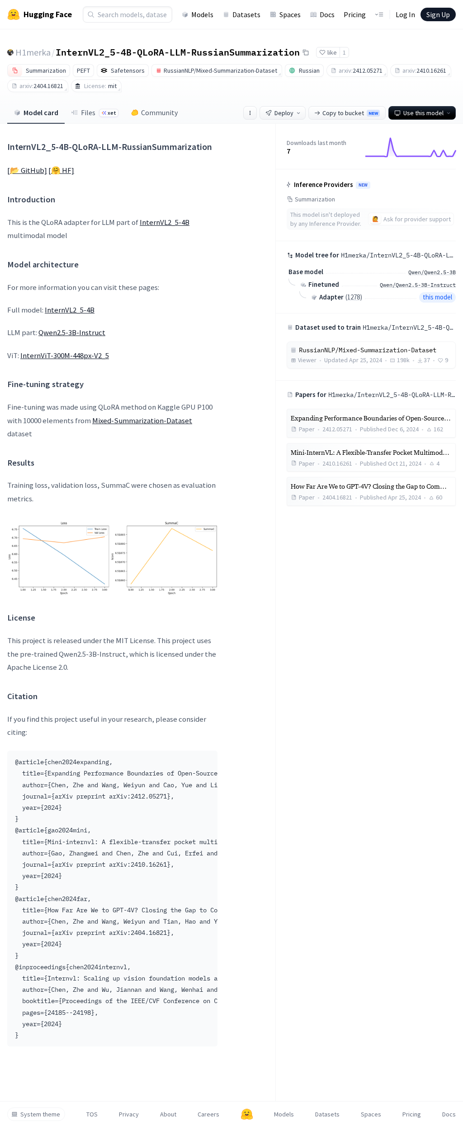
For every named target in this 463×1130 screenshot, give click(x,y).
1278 (353, 297)
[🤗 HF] (61, 170)
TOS (92, 1114)
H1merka (33, 52)
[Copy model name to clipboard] (305, 52)
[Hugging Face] (247, 1114)
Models (202, 14)
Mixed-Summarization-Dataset (142, 420)
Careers (208, 1114)
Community (159, 112)
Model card (41, 112)
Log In (405, 14)
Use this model (423, 113)
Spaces (290, 14)
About (168, 1114)
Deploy (283, 113)
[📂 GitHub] (27, 170)
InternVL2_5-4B (164, 222)
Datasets (246, 14)
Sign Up (438, 14)
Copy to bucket (350, 113)
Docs (327, 14)
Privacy (129, 1114)
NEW (363, 185)
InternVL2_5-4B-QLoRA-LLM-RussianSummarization (178, 52)
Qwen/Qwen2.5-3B (432, 272)
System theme (40, 1114)
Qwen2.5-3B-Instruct (71, 332)
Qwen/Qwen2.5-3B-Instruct (418, 284)
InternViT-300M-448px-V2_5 (64, 355)
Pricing (355, 14)
